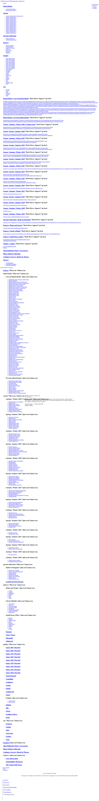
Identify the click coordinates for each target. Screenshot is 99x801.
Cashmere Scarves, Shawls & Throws (16, 257)
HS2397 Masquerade (66, 109)
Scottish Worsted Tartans (11, 39)
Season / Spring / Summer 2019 (14, 202)
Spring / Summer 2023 (11, 24)
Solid (21, 228)
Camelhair (8, 70)
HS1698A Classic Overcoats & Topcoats (54, 121)
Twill (11, 240)
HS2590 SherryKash (7, 105)
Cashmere (8, 71)
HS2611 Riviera (51, 103)
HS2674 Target (21, 127)
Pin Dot (8, 240)
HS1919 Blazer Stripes (8, 205)
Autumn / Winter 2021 (11, 28)
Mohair (7, 79)
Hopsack (22, 239)
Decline (30, 405)
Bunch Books (7, 6)
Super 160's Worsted (10, 62)
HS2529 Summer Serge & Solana (22, 106)
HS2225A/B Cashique (17, 113)
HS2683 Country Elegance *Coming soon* (19, 102)
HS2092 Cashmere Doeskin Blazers (26, 121)
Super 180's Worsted (10, 59)
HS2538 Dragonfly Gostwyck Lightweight (12, 149)
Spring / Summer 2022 (11, 26)
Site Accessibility (7, 789)
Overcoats (8, 93)
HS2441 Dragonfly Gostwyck (24, 108)
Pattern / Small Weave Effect (13, 237)
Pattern (5, 43)
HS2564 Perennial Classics (39, 105)
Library (6, 260)
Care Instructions (9, 262)
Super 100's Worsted (10, 68)
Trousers (8, 89)
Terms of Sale (6, 782)
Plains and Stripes (10, 45)
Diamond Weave (14, 239)
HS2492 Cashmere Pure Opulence (77, 106)
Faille (19, 239)
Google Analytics (38, 403)
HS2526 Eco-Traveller (34, 106)
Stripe (23, 228)
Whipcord (8, 52)
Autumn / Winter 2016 (11, 33)
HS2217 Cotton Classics (27, 113)
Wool (7, 84)
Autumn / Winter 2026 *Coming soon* (14, 16)
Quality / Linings (9, 244)
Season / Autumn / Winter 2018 (14, 208)
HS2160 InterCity (15, 121)
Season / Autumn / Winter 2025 (14, 138)
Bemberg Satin (13, 246)
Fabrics (4, 3)
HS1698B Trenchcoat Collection (24, 114)
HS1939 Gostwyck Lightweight (20, 205)
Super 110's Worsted (10, 67)
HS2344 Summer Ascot (15, 111)
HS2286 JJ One (64, 112)
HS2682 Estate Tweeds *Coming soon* (37, 102)
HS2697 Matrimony (28, 101)
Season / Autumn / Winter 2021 (14, 191)
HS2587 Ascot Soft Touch (27, 105)
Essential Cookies (28, 403)
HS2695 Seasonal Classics (31, 128)
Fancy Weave (9, 50)
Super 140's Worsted (10, 63)
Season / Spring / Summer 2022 (14, 185)
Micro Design (27, 239)
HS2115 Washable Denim (71, 113)
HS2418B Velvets (33, 120)
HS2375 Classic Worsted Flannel (78, 109)
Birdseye (9, 239)
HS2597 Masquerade (59, 103)
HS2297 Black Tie (41, 112)
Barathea (5, 239)
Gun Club (11, 233)
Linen (7, 76)
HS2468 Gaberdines (25, 107)
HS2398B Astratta (27, 109)
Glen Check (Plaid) (17, 233)
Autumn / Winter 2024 (11, 20)
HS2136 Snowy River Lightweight (58, 113)
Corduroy (9, 228)
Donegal (8, 49)
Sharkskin (8, 51)
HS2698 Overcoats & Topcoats (44, 128)
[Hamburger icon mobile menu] (5, 1)
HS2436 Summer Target (42, 108)
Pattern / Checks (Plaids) (11, 231)
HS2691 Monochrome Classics (19, 128)
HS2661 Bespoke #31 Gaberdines (66, 102)
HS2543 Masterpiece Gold (81, 105)
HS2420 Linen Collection (86, 108)
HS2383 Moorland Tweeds (56, 109)
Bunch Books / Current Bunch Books (16, 98)
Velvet (7, 81)
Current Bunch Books (11, 9)
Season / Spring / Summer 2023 (14, 172)
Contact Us (5, 780)
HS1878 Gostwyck (12, 114)
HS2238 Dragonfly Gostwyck (29, 188)
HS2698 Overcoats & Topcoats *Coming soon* (13, 101)
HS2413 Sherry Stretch (18, 109)
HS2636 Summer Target (14, 103)
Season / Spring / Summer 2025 (14, 145)
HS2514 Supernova (65, 106)
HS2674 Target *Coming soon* (52, 102)
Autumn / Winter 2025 (11, 18)
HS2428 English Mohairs (75, 108)
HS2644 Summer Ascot (89, 102)
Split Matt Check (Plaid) (40, 233)
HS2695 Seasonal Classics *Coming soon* (41, 101)
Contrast (5, 228)
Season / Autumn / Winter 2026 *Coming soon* (19, 124)
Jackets (7, 90)
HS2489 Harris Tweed (19, 156)
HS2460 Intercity (28, 155)
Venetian (14, 240)
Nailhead (5, 240)
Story (4, 768)
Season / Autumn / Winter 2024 (14, 152)
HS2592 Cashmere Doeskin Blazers (71, 103)
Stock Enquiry (95, 4)
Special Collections (9, 36)
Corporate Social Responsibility (10, 787)
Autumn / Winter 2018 (11, 31)
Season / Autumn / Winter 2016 (14, 214)
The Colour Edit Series (11, 265)
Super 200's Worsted (10, 58)
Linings (8, 77)
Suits (7, 92)
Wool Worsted (9, 69)
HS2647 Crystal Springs (79, 102)
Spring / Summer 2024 (11, 22)
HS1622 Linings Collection (36, 114)
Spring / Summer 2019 (11, 30)
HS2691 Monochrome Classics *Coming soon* (61, 101)
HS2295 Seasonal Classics (51, 120)
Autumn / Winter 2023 (11, 23)
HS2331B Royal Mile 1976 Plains (41, 111)
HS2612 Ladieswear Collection (41, 103)
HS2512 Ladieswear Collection (22, 120)
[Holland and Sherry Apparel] (16, 1)
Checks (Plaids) (9, 46)
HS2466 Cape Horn (33, 107)
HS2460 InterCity (7, 108)
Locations (95, 8)
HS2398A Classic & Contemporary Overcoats (40, 109)
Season (5, 13)
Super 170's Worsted (10, 61)
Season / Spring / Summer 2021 (14, 197)
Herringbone (13, 228)
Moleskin (18, 228)
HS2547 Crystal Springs (70, 105)
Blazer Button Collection (11, 254)
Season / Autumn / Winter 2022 (14, 178)
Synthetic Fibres (9, 82)
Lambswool (8, 75)
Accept (26, 405)
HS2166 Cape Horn (46, 113)
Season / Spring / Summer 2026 (14, 131)
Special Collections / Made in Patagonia (17, 220)
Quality (5, 56)
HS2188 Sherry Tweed (37, 113)
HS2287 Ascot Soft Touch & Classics (53, 112)
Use (4, 87)
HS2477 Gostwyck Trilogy (15, 107)
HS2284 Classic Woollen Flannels (75, 112)
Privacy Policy (6, 784)
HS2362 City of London (8, 222)
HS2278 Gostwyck (87, 112)
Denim (7, 74)
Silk (7, 80)
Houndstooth (32, 233)
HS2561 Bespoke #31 (49, 105)
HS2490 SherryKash (88, 106)
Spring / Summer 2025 (11, 19)
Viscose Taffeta (6, 246)
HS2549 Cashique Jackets (59, 105)
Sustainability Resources (11, 264)
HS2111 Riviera (80, 113)
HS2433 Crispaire (51, 108)
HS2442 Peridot (14, 108)
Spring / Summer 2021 (11, 29)
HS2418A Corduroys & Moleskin (10, 155)
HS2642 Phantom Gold (19, 135)
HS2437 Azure (34, 108)
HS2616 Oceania (23, 103)
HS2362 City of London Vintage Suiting (12, 168)
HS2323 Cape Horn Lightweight (22, 112)
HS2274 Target (60, 120)
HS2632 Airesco (30, 103)
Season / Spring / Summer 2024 (14, 159)
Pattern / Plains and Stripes (12, 225)
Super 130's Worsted (10, 64)
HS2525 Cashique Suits (44, 106)
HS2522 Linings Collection (55, 106)
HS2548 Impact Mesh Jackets (9, 120)
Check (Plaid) (6, 233)
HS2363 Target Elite (41, 120)
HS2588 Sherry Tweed (17, 105)
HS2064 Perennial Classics (40, 121)
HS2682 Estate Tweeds (29, 127)
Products (5, 247)
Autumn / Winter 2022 (11, 25)
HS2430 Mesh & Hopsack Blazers (62, 108)
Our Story (95, 6)
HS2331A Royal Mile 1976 (9, 112)
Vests (7, 95)
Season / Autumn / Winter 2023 (14, 166)
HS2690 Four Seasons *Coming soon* (79, 101)
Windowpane (57, 233)
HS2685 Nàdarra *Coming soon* (16, 285)
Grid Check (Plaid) (26, 233)
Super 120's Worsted (10, 65)
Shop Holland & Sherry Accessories (15, 250)
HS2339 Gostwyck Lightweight (27, 111)
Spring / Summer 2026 (11, 17)
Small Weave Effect (10, 48)
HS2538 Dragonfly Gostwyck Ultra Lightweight (19, 313)
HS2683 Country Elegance (40, 127)
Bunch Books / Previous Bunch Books (16, 117)
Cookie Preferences (7, 792)
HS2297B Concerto (33, 112)
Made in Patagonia (10, 38)
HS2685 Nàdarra (49, 127)
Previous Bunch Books (11, 10)
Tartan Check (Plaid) (49, 233)
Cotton (7, 73)
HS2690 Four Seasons (8, 128)
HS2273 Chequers (7, 121)
